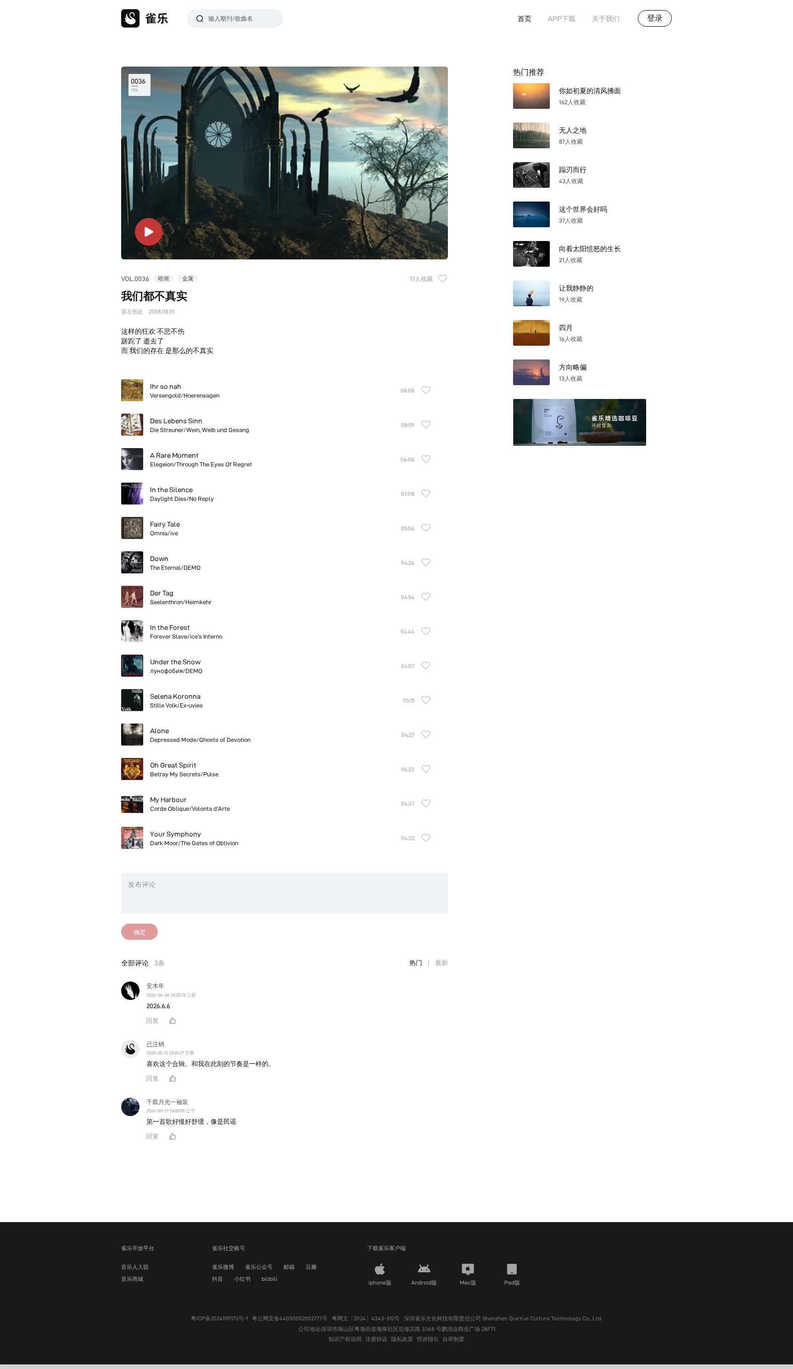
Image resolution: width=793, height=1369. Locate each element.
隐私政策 (402, 1339)
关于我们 (606, 18)
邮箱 (289, 1267)
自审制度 (453, 1339)
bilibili (269, 1279)
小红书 (242, 1279)
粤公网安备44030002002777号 (290, 1318)
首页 (524, 18)
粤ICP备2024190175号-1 (219, 1318)
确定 (139, 932)
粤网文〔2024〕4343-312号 (366, 1318)
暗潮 (163, 278)
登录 (655, 18)
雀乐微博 (223, 1267)
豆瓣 (311, 1267)
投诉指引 (428, 1339)
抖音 (217, 1279)
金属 (187, 278)
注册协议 (376, 1339)
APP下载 (561, 18)
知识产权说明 (345, 1339)
